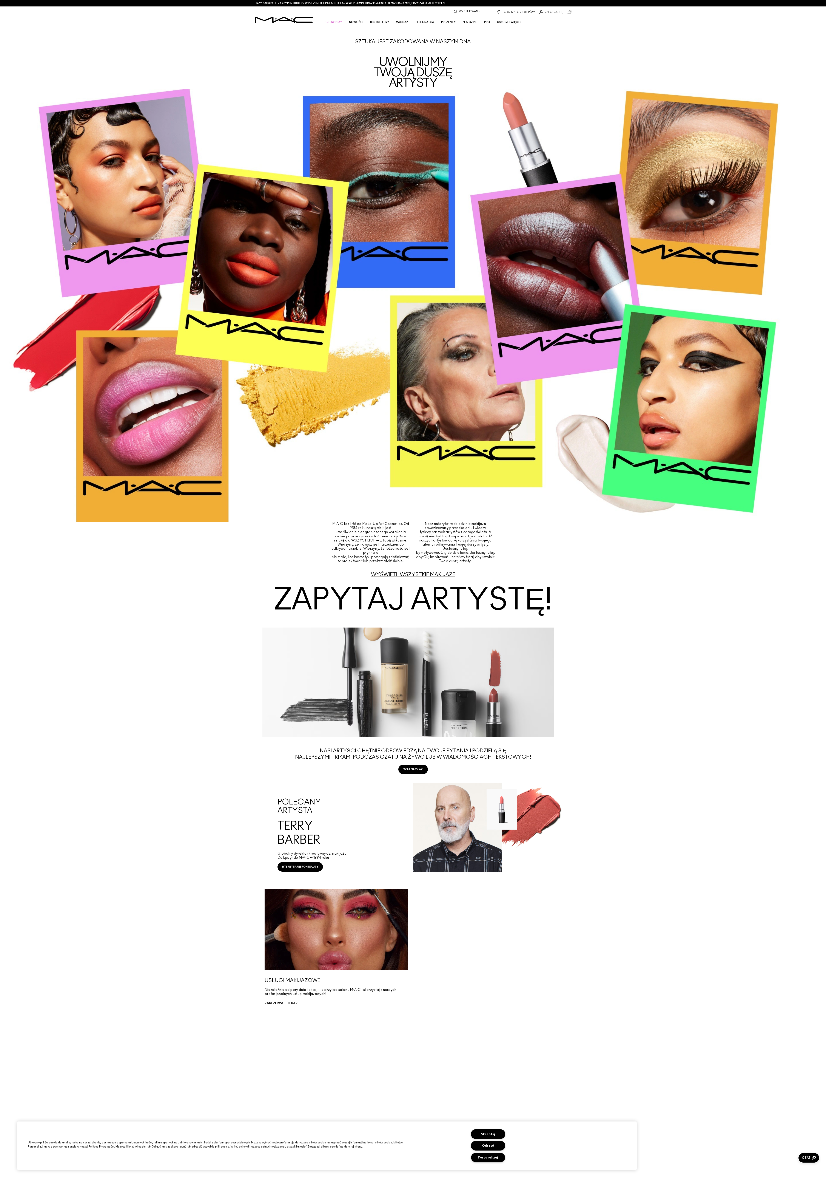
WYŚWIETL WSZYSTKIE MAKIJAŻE (413, 574)
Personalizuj (488, 1157)
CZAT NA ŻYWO (413, 769)
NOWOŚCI (356, 22)
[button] (809, 1158)
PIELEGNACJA (424, 22)
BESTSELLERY (379, 22)
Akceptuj (488, 1134)
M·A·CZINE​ (470, 22)
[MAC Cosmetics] (284, 20)
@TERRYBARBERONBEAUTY (300, 867)
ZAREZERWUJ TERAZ (281, 1003)
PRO (487, 22)
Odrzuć (488, 1145)
